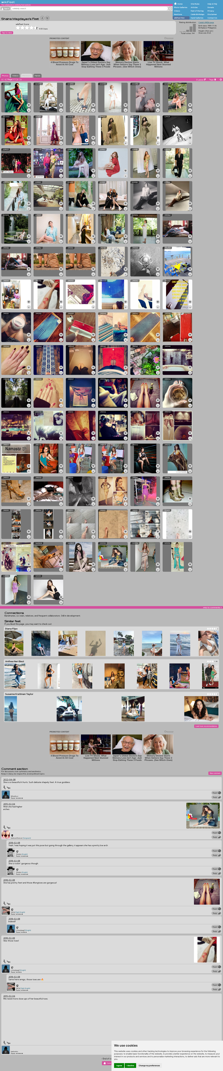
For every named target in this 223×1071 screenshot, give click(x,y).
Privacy (211, 10)
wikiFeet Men (179, 17)
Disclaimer (212, 14)
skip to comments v (212, 607)
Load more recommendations (206, 726)
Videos (177, 10)
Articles (194, 7)
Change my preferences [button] (149, 1065)
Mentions (178, 14)
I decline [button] (130, 1065)
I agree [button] (119, 1065)
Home (179, 3)
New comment (215, 773)
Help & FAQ (212, 3)
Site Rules (195, 3)
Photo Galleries (180, 7)
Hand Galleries (197, 17)
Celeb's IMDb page (206, 22)
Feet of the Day (197, 10)
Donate (211, 7)
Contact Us (212, 17)
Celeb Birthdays (197, 14)
